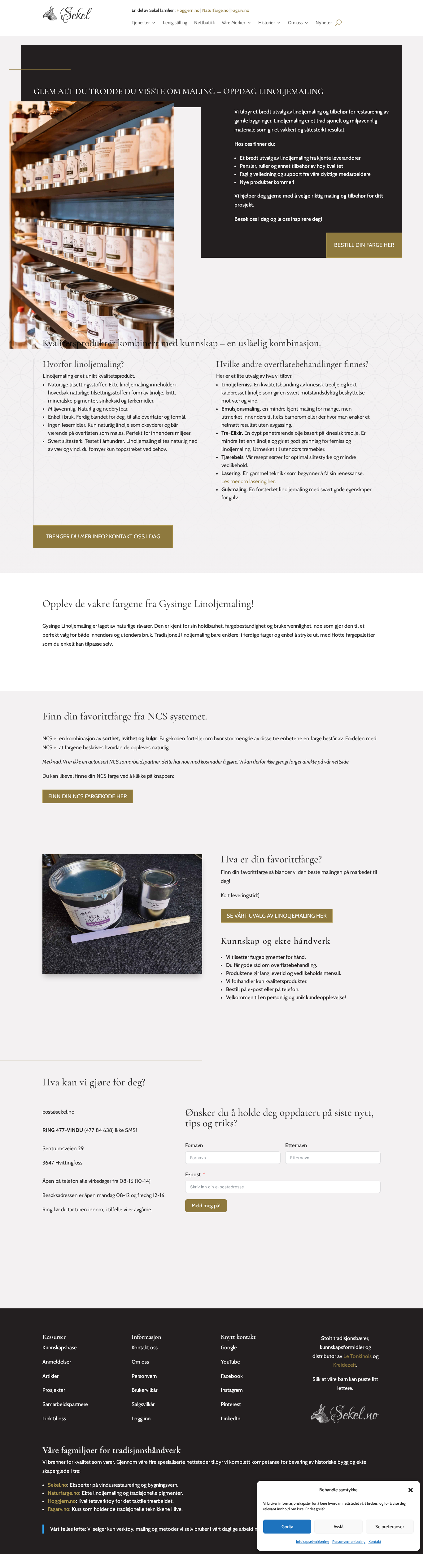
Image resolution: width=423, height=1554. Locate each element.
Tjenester (141, 22)
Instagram (232, 1390)
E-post (193, 1174)
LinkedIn (230, 1418)
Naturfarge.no (215, 10)
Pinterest (231, 1404)
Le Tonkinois (357, 1356)
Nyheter (324, 22)
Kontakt (374, 1541)
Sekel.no (57, 1485)
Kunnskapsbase (59, 1347)
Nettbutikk (204, 22)
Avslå (338, 1527)
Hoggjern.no (188, 10)
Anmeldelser (56, 1362)
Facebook (232, 1376)
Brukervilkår (144, 1390)
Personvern (144, 1376)
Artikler (50, 1376)
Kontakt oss (145, 1347)
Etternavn (296, 1145)
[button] (411, 1490)
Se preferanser (389, 1527)
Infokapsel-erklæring (312, 1541)
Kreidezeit (344, 1365)
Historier (266, 22)
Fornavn (194, 1145)
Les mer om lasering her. (248, 481)
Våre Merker (233, 22)
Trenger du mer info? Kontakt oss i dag (103, 536)
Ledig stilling (175, 22)
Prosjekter (53, 1390)
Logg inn (141, 1418)
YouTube (230, 1362)
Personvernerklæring (348, 1541)
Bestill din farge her (364, 245)
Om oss (295, 22)
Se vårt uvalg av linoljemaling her (277, 915)
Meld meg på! (206, 1206)
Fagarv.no (240, 10)
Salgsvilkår (143, 1404)
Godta (287, 1527)
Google (229, 1347)
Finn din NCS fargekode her (87, 796)
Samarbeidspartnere (65, 1404)
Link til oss (54, 1418)
